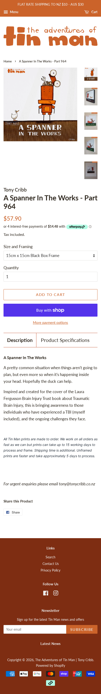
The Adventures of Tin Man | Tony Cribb (64, 660)
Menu (13, 12)
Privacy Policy (50, 570)
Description (20, 340)
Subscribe (81, 629)
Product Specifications (65, 340)
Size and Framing (18, 246)
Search (50, 557)
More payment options (50, 322)
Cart (94, 12)
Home (8, 61)
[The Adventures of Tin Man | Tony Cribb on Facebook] (45, 594)
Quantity (11, 267)
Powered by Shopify (50, 665)
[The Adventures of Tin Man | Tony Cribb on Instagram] (55, 594)
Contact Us (51, 564)
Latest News (50, 643)
